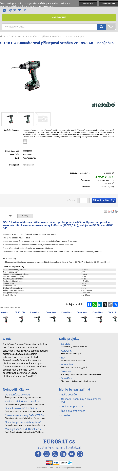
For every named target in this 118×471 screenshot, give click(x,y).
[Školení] (19, 10)
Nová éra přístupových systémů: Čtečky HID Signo (23, 422)
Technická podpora (72, 406)
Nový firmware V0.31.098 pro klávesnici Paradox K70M (21, 408)
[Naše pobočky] (10, 10)
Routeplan (67, 364)
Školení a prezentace (73, 411)
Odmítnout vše (108, 3)
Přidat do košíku (101, 200)
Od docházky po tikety (17, 394)
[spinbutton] (82, 200)
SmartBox (66, 378)
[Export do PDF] (109, 211)
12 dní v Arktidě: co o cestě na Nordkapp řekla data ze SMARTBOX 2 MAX (26, 401)
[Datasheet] (113, 211)
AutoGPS (66, 350)
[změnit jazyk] (26, 10)
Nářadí (9, 36)
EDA (63, 357)
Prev (3, 320)
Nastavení (47, 6)
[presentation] (10, 216)
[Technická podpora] (14, 10)
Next (114, 320)
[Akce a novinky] (4, 10)
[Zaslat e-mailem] (105, 211)
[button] (88, 200)
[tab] (10, 216)
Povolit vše (88, 3)
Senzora (66, 371)
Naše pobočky (69, 394)
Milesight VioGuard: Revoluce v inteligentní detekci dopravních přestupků (23, 429)
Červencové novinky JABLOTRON (24, 415)
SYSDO (65, 343)
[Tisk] (116, 211)
